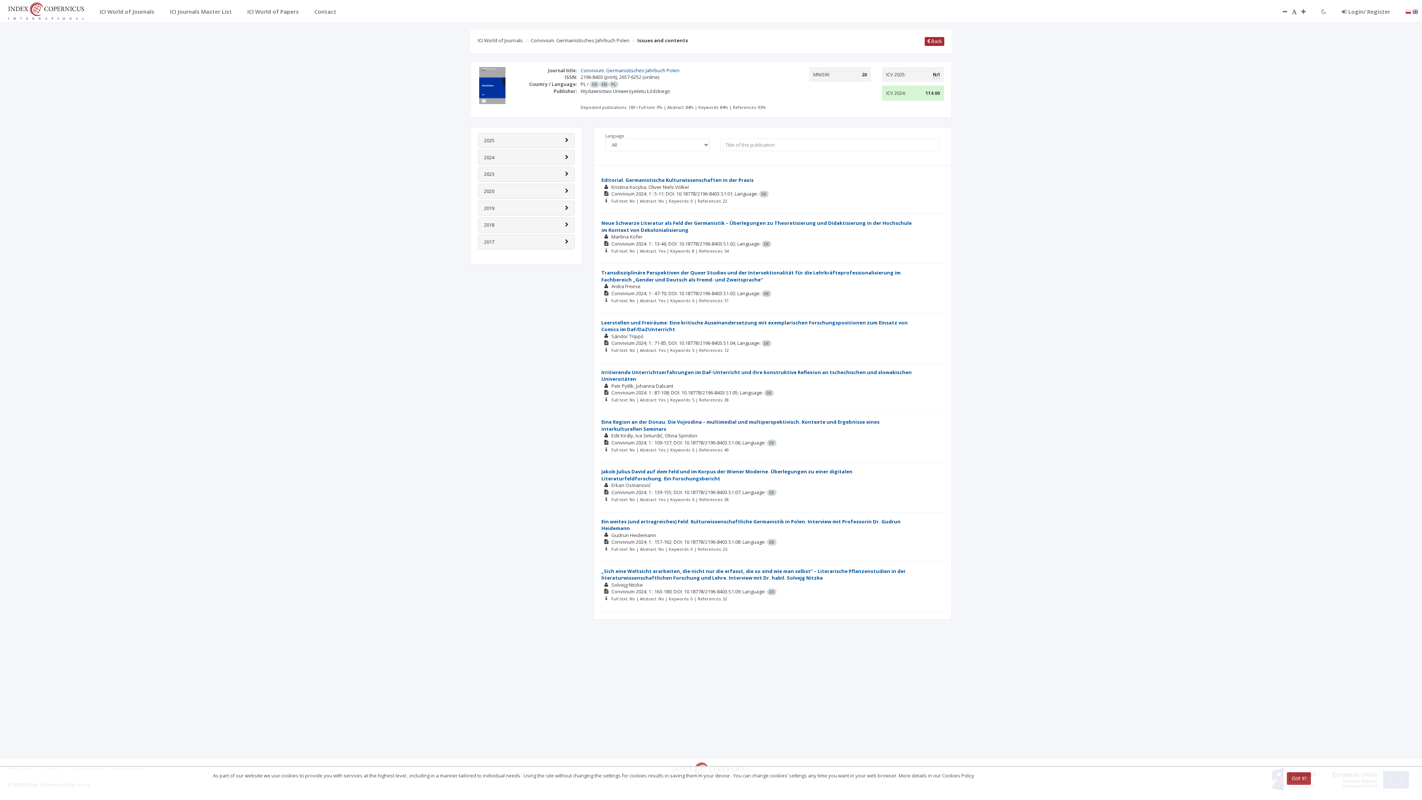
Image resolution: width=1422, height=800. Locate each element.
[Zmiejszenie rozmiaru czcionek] (1281, 11)
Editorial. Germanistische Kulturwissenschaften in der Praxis (677, 180)
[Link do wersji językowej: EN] (1415, 11)
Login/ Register (1369, 11)
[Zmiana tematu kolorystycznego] (1323, 11)
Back (936, 41)
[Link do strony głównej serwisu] (46, 10)
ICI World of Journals (500, 40)
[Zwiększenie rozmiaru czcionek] (1307, 11)
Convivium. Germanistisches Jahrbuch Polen (580, 40)
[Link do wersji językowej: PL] (1408, 11)
